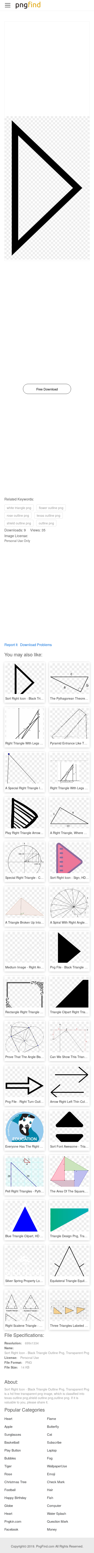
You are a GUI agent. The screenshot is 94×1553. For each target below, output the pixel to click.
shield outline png (19, 523)
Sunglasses (12, 1434)
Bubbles (10, 1458)
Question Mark (57, 1521)
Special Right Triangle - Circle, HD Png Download (39, 877)
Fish (50, 1497)
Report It (10, 644)
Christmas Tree (15, 1481)
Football (10, 1489)
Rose (8, 1474)
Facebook (11, 1529)
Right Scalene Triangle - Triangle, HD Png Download (41, 1325)
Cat (49, 1434)
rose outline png (18, 515)
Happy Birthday (15, 1497)
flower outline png (51, 508)
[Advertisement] (47, 69)
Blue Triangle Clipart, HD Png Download (32, 1236)
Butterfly (53, 1426)
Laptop (52, 1450)
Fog (49, 1458)
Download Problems (36, 644)
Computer (54, 1505)
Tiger (8, 1466)
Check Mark (56, 1481)
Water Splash (56, 1513)
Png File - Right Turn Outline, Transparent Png (37, 1101)
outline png (46, 523)
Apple (8, 1426)
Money (52, 1529)
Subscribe (54, 1442)
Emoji (51, 1474)
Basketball (11, 1442)
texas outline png (48, 515)
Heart (8, 1418)
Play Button (12, 1450)
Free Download (47, 389)
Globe (8, 1505)
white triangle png (19, 508)
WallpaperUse (57, 1466)
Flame (51, 1418)
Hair (50, 1489)
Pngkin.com (12, 1521)
